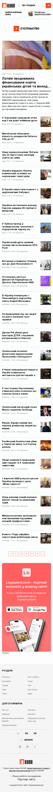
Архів (30, 694)
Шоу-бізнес (32, 690)
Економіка (6, 681)
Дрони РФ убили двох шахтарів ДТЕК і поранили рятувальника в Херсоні (18, 335)
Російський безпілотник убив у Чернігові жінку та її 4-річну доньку (19, 444)
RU (26, 733)
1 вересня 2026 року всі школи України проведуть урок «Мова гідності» (20, 481)
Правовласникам (9, 725)
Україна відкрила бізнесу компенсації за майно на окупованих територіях (17, 173)
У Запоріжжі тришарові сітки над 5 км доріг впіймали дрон (19, 119)
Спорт (30, 681)
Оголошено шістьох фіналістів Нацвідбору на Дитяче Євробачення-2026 (17, 280)
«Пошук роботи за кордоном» (26, 776)
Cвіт (29, 685)
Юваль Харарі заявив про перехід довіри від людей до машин (19, 426)
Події (4, 690)
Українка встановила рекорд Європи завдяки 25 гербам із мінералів (19, 208)
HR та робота (33, 677)
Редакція (6, 714)
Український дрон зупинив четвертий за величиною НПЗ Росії (19, 245)
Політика (6, 677)
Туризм (5, 685)
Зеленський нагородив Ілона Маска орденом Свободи (19, 408)
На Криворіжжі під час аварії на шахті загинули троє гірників (19, 317)
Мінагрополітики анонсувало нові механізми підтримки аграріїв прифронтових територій (19, 519)
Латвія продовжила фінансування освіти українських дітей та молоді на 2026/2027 (25, 83)
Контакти (31, 714)
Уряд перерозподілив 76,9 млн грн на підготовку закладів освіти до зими (20, 155)
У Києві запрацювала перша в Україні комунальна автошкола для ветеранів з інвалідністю (20, 373)
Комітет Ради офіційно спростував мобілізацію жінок (20, 536)
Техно (4, 694)
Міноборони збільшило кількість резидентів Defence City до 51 (19, 136)
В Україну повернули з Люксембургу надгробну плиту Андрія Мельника (16, 298)
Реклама (31, 710)
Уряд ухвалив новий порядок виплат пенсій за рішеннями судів (19, 500)
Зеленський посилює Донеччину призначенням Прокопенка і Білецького (17, 354)
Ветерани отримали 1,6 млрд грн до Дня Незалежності (19, 262)
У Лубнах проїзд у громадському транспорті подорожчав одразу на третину (17, 227)
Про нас (5, 710)
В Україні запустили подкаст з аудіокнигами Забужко (20, 191)
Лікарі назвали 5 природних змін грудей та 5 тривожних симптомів (18, 463)
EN (35, 733)
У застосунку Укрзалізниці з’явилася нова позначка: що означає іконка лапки (19, 391)
